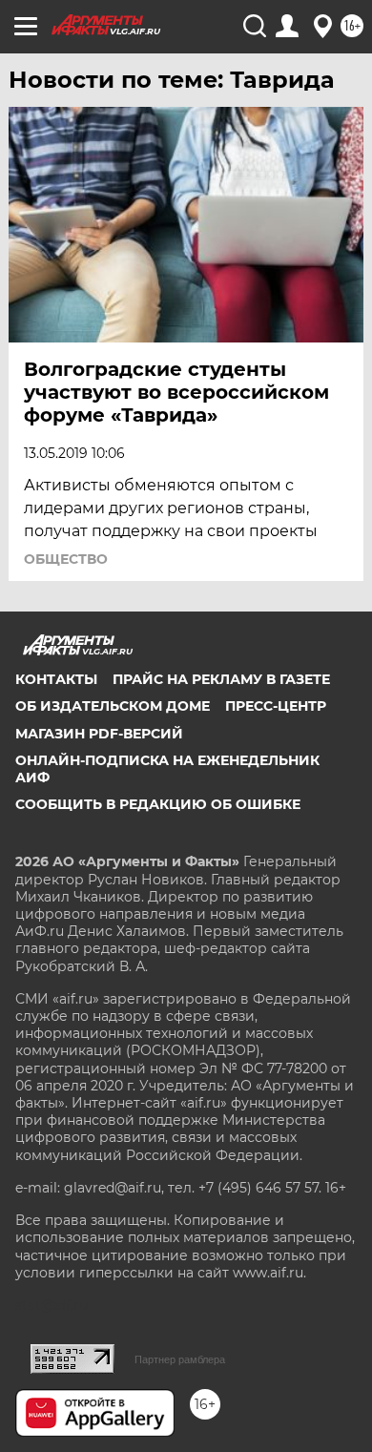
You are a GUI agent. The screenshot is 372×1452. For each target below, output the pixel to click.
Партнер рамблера (179, 1359)
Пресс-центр (275, 706)
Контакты (56, 679)
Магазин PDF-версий (99, 733)
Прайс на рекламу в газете (221, 679)
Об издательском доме (112, 706)
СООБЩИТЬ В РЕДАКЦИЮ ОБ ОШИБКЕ (157, 804)
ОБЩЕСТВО (66, 559)
